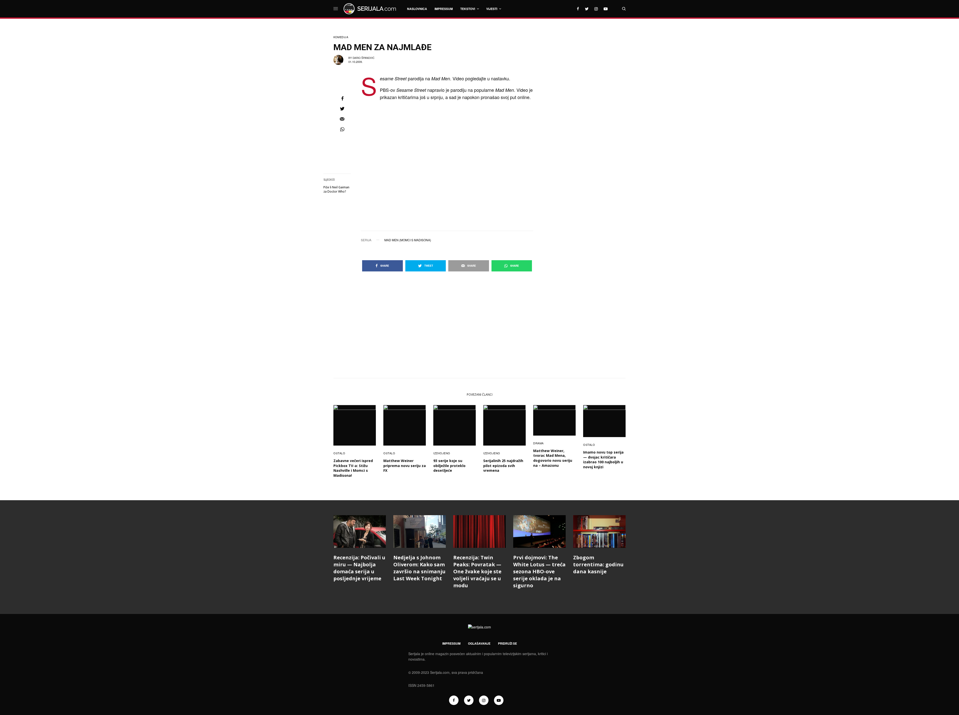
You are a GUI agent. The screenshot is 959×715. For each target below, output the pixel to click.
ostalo (339, 453)
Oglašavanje (479, 643)
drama (538, 443)
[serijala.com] (370, 8)
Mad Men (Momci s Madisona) (407, 239)
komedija (340, 37)
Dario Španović (363, 58)
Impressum (451, 643)
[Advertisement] (588, 108)
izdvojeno (441, 453)
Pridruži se (507, 643)
